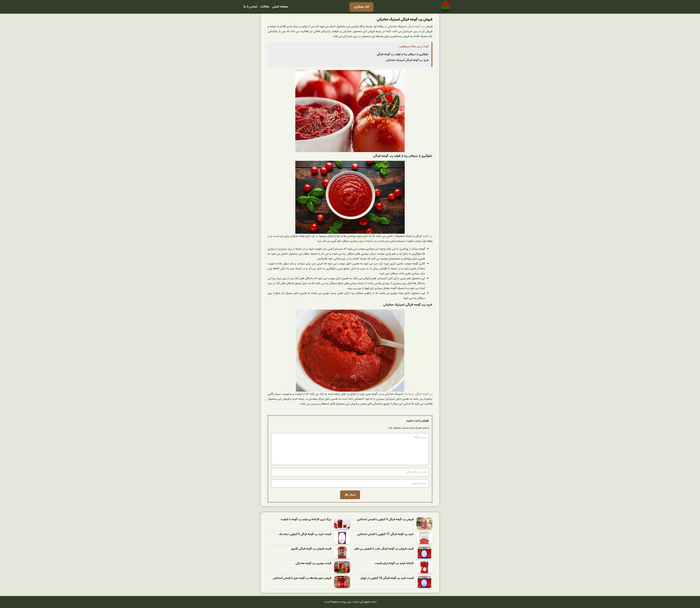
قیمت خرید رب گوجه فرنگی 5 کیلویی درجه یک (305, 534)
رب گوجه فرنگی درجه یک (418, 394)
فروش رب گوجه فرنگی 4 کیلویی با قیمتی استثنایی (385, 519)
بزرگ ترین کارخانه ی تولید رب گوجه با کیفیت (306, 519)
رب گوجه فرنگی (416, 26)
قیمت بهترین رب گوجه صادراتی (313, 563)
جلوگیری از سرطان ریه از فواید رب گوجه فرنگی (403, 54)
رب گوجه (427, 236)
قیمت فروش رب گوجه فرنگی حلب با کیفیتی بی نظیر (384, 549)
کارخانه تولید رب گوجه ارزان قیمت (394, 563)
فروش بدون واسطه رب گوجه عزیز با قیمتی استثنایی (302, 578)
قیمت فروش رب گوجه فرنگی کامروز (311, 549)
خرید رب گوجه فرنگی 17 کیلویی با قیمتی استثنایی (385, 534)
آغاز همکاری (361, 6)
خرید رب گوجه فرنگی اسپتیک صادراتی (407, 60)
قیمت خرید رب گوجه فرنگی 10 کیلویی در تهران (387, 578)
